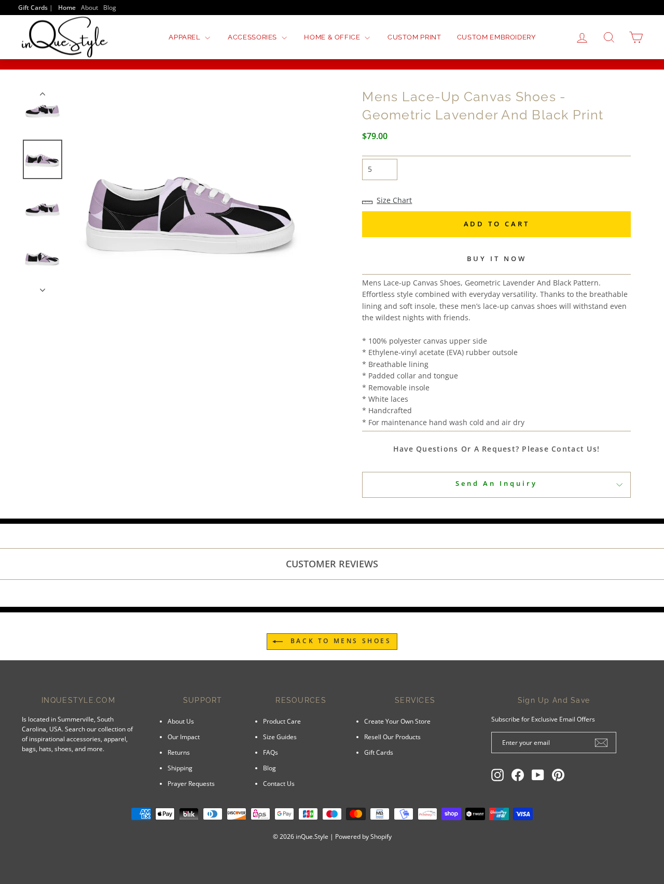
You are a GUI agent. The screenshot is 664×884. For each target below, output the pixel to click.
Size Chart (394, 200)
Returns (179, 752)
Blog (109, 7)
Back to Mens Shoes (339, 640)
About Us (181, 721)
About (89, 7)
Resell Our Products (392, 736)
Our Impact (184, 736)
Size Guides (280, 736)
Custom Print (414, 37)
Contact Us (279, 783)
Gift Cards (378, 752)
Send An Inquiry (496, 483)
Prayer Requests (191, 783)
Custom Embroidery (496, 37)
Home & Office (333, 37)
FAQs (270, 752)
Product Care (282, 721)
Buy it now (497, 258)
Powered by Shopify (363, 836)
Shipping (180, 768)
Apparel (185, 37)
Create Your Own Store (397, 721)
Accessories (253, 37)
